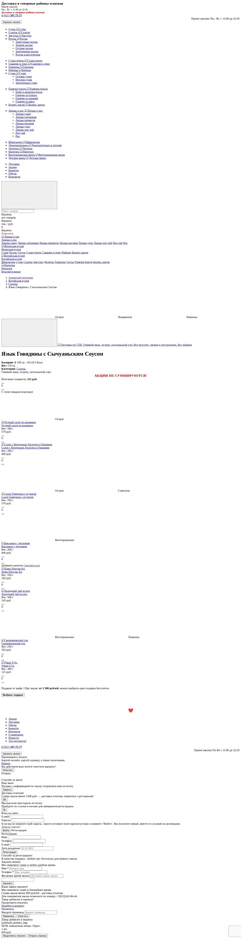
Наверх (5, 763)
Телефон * (7, 872)
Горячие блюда (17, 88)
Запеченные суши (26, 82)
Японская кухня (11, 249)
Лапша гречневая (26, 117)
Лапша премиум (25, 120)
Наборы (13, 70)
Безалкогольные (11, 271)
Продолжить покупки (14, 935)
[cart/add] (2, 383)
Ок (4, 809)
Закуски (13, 35)
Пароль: (6, 820)
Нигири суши (24, 79)
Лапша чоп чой (25, 129)
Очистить (8, 770)
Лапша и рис (16, 110)
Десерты (13, 148)
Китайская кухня (11, 258)
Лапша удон (23, 126)
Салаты (13, 32)
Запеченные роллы (27, 51)
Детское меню (17, 157)
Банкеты (13, 170)
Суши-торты (16, 60)
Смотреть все (32, 565)
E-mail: (5, 816)
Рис (18, 136)
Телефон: (6, 840)
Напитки (14, 151)
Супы (12, 29)
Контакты (14, 176)
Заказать (7, 883)
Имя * (5, 868)
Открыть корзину (38, 935)
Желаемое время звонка (15, 875)
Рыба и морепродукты (29, 91)
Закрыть (7, 789)
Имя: (4, 837)
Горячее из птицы (26, 95)
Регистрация (9, 852)
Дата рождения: (10, 848)
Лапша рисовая (25, 123)
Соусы (21, 252)
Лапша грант (23, 113)
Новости (13, 737)
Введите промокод (12, 912)
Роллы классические (28, 54)
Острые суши (24, 76)
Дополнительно (18, 145)
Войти (6, 830)
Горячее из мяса (25, 101)
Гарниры (14, 66)
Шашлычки (15, 142)
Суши (12, 73)
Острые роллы (24, 48)
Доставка (14, 163)
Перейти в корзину (12, 905)
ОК (4, 799)
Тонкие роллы (24, 45)
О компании (15, 734)
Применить (8, 916)
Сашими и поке (18, 63)
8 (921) (11, 15)
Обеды (12, 173)
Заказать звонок (11, 22)
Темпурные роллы (27, 41)
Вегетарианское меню (22, 154)
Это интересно (17, 740)
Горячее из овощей (27, 98)
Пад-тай (20, 132)
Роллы (12, 38)
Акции (12, 167)
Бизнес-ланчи (17, 104)
